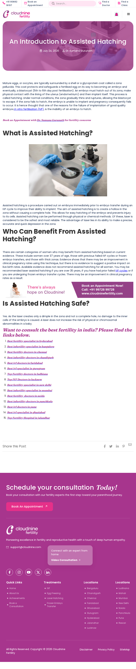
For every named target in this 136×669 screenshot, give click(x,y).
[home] (35, 14)
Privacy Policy (106, 649)
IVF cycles (121, 270)
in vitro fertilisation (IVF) (29, 109)
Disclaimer (86, 649)
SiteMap (125, 649)
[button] (128, 14)
